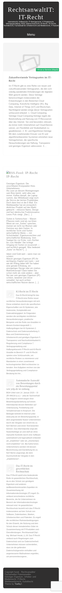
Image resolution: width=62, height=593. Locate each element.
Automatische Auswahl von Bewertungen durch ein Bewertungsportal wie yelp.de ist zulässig (23, 384)
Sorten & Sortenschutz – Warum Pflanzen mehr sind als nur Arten (21, 220)
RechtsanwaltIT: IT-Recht (31, 13)
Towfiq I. (18, 584)
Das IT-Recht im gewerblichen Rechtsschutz (24, 468)
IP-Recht (12, 176)
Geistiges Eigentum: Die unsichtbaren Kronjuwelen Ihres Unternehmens (20, 186)
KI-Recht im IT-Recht (27, 291)
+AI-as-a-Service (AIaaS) (47, 70)
